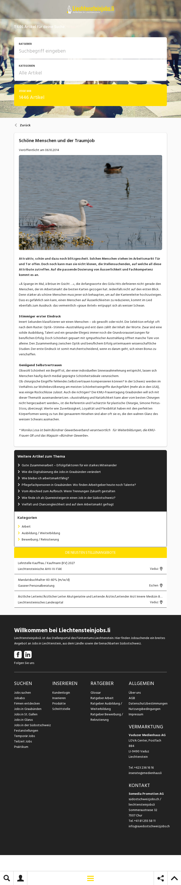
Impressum (136, 714)
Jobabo (19, 698)
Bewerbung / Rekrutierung (40, 539)
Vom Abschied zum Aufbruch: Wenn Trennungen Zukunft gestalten (68, 491)
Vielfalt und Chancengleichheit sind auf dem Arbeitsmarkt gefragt (68, 504)
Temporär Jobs (24, 736)
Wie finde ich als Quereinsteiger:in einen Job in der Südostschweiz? (68, 497)
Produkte (59, 703)
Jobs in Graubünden (27, 709)
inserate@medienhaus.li (145, 773)
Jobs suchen (22, 692)
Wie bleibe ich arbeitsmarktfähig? (45, 478)
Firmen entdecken (27, 703)
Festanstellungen (26, 730)
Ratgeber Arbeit (102, 698)
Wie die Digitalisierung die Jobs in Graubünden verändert (61, 472)
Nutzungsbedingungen (144, 709)
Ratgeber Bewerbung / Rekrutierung (106, 717)
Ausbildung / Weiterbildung (41, 533)
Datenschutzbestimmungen (148, 703)
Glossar (95, 692)
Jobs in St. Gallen (25, 714)
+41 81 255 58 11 (145, 821)
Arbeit (26, 526)
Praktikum (21, 747)
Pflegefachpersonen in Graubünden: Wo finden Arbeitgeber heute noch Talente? (79, 485)
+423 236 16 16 (144, 767)
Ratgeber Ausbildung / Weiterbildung (106, 706)
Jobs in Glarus (23, 719)
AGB (132, 698)
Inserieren (59, 698)
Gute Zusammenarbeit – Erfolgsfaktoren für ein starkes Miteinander (69, 465)
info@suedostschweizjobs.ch (149, 826)
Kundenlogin (61, 692)
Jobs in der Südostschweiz (32, 725)
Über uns (135, 692)
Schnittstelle (61, 709)
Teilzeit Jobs (23, 741)
